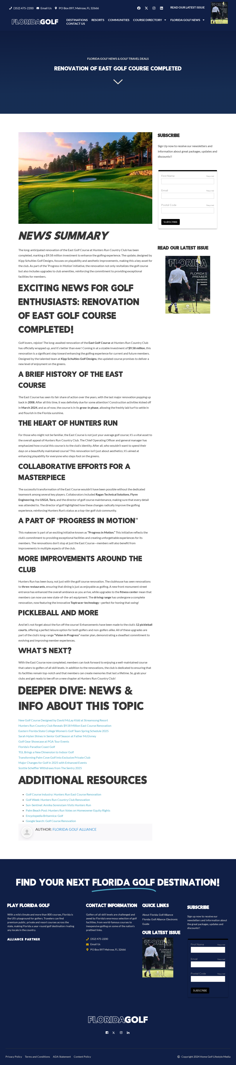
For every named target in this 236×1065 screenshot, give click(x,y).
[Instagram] (154, 8)
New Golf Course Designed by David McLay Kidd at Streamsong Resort (63, 720)
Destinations (77, 20)
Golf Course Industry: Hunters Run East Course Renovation (63, 794)
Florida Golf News (185, 20)
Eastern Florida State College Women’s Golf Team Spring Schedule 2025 (63, 731)
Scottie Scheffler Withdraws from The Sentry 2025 (50, 768)
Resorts (97, 20)
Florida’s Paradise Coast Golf (36, 746)
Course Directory (147, 20)
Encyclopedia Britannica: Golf (44, 815)
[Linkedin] (161, 8)
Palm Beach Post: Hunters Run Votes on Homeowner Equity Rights (68, 810)
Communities (118, 20)
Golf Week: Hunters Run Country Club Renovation (58, 799)
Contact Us (75, 23)
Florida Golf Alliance (75, 829)
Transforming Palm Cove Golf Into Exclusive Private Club (54, 757)
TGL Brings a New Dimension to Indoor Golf (46, 752)
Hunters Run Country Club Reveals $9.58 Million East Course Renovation (64, 725)
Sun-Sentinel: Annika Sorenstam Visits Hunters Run (58, 805)
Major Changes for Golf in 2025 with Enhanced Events (52, 762)
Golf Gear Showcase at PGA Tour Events (43, 741)
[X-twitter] (146, 8)
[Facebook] (139, 8)
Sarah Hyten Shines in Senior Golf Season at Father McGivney (57, 736)
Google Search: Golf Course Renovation (51, 821)
